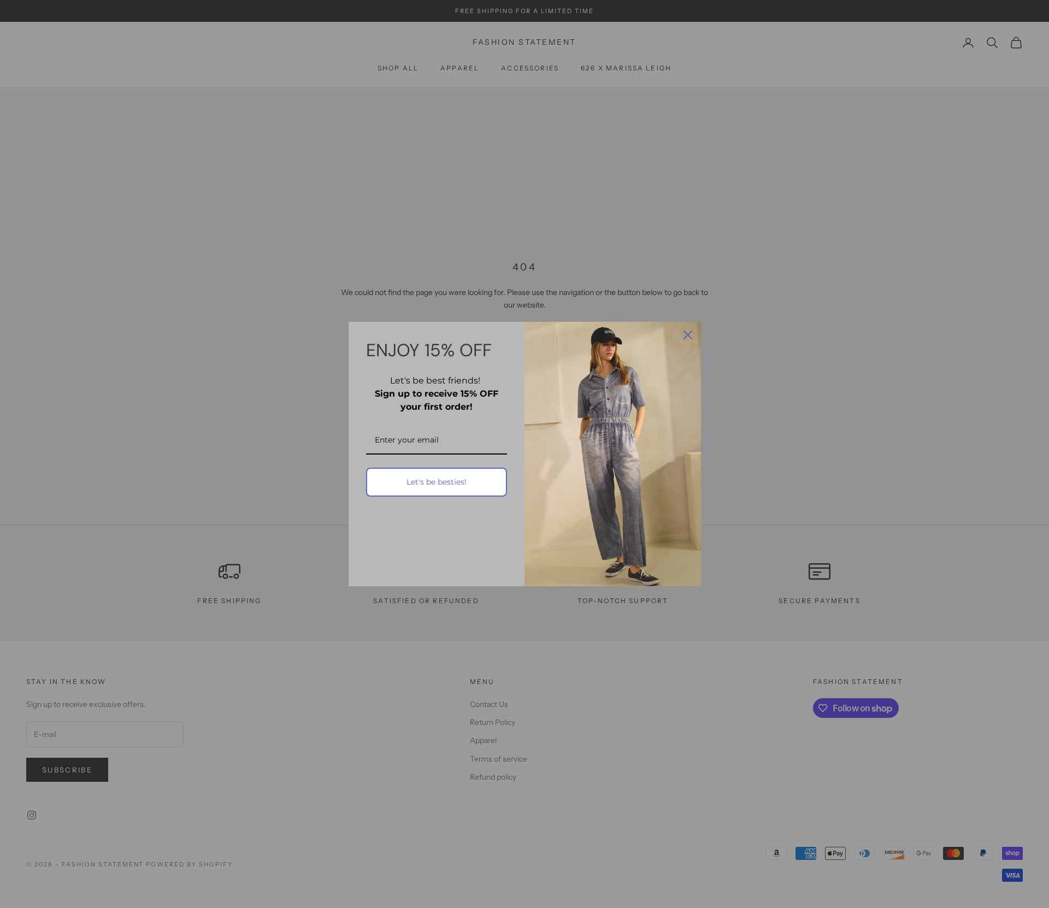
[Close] (688, 335)
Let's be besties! (436, 482)
